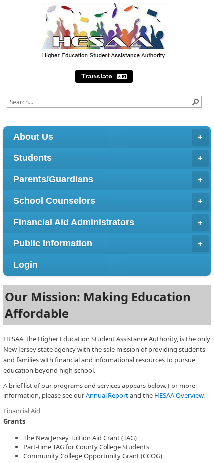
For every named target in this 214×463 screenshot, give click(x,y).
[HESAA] (104, 31)
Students (32, 158)
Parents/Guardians (53, 179)
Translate (97, 76)
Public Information (52, 243)
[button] (195, 101)
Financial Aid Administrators (73, 222)
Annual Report (107, 395)
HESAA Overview (178, 395)
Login (25, 265)
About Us (33, 137)
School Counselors (54, 201)
